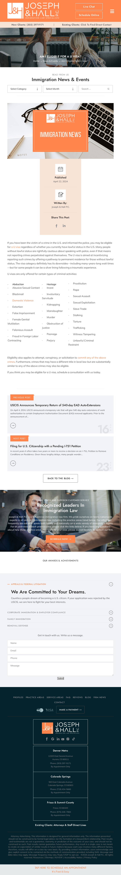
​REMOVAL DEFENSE (17, 625)
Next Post (19, 438)
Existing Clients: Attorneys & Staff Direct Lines (60, 825)
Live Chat (89, 6)
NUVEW (59, 857)
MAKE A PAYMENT (69, 709)
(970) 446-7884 (64, 812)
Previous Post (22, 397)
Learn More (13, 425)
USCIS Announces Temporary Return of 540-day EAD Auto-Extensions (55, 405)
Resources (38, 857)
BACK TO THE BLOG (59, 478)
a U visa (15, 246)
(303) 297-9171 (35, 25)
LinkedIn (64, 225)
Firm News (100, 697)
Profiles (18, 697)
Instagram (68, 739)
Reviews (78, 697)
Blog (88, 697)
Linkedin (58, 739)
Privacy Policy (90, 857)
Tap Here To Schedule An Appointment (60, 869)
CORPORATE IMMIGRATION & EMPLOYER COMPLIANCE (36, 612)
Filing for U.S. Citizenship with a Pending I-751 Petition (45, 446)
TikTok (73, 739)
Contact (59, 702)
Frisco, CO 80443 (60, 808)
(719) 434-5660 (64, 789)
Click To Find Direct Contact (86, 25)
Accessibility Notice (73, 857)
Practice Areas (35, 697)
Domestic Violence (22, 300)
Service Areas (55, 697)
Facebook (47, 739)
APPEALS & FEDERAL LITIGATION (28, 584)
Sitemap (49, 857)
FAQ (68, 697)
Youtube (63, 739)
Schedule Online (89, 15)
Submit (61, 678)
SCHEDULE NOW (59, 539)
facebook (57, 225)
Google (52, 739)
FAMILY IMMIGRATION (19, 619)
